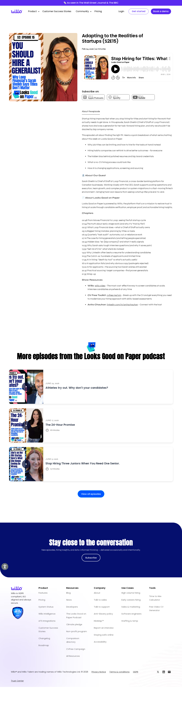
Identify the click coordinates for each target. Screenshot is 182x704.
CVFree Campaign (75, 649)
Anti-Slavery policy (103, 613)
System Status (46, 606)
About (97, 592)
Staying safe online (103, 634)
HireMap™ (99, 620)
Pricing (98, 11)
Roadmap (44, 645)
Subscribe (91, 557)
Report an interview (104, 627)
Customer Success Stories (56, 11)
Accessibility (100, 641)
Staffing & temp (129, 620)
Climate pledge (74, 624)
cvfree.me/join (114, 295)
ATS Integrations (47, 620)
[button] (33, 11)
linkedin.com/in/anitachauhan (122, 304)
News (69, 599)
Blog (68, 592)
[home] (16, 11)
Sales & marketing (130, 606)
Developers (72, 606)
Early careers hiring (131, 599)
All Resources (73, 656)
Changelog (44, 638)
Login (121, 11)
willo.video (100, 285)
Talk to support (102, 606)
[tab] (91, 111)
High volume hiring (130, 592)
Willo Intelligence (47, 613)
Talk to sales (100, 599)
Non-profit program (76, 631)
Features (43, 592)
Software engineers (131, 613)
